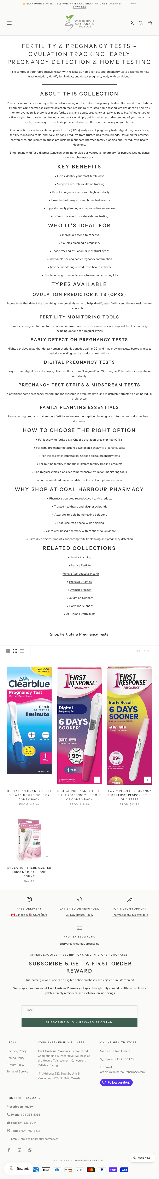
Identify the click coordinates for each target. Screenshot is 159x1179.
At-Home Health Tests (80, 614)
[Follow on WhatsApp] (30, 1150)
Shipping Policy (16, 1051)
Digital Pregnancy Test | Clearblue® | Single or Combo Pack (29, 795)
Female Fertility (81, 565)
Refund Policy (15, 1058)
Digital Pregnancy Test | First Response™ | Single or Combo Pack (79, 795)
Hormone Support (81, 606)
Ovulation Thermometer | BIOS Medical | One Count (29, 872)
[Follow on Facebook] (9, 1150)
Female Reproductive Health (81, 574)
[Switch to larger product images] (8, 651)
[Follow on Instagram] (19, 1150)
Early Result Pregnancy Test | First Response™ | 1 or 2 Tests (129, 795)
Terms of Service (17, 1071)
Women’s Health (81, 590)
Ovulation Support (81, 598)
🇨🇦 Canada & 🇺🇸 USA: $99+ (29, 915)
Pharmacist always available (130, 915)
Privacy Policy (15, 1065)
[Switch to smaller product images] (15, 651)
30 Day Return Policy (79, 915)
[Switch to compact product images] (22, 651)
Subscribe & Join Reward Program (79, 1022)
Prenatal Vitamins (80, 582)
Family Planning (80, 557)
